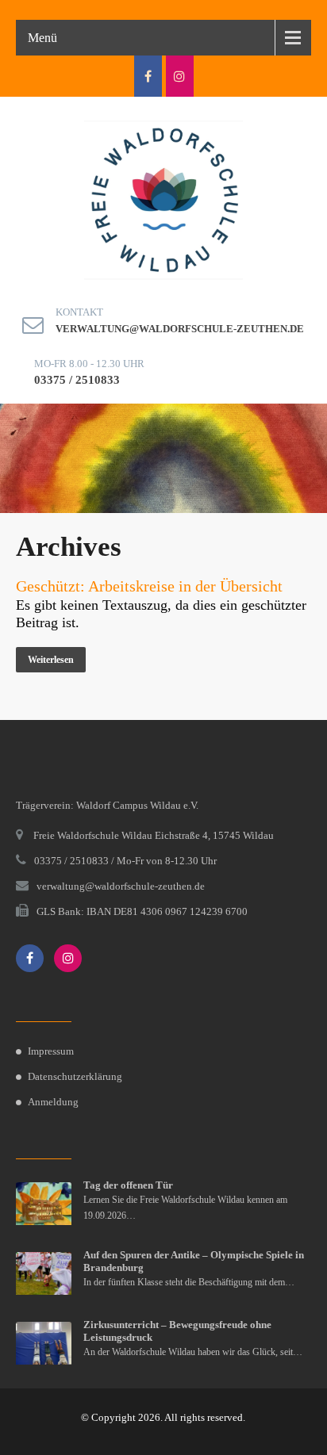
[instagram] (180, 76)
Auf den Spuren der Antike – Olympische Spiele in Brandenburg (193, 1261)
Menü (42, 37)
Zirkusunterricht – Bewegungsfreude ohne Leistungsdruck (177, 1331)
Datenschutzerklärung (75, 1076)
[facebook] (148, 76)
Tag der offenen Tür (128, 1185)
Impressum (51, 1051)
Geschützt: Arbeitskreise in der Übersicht (149, 586)
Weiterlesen (51, 659)
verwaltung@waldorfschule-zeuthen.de (180, 329)
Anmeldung (53, 1102)
